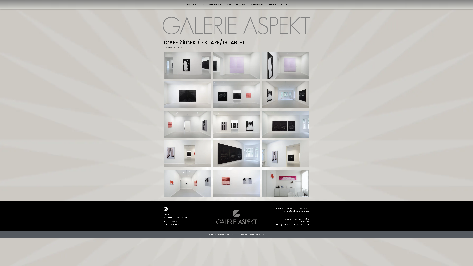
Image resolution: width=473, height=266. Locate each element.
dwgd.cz (260, 234)
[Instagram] (166, 209)
